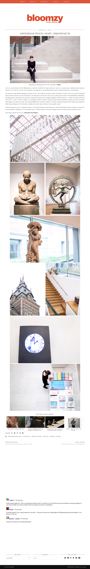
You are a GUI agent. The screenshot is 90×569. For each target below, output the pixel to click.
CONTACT (66, 1)
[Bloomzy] (45, 14)
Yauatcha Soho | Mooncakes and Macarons (18, 443)
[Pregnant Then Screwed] (16, 427)
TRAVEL (55, 1)
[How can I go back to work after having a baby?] (74, 427)
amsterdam (12, 436)
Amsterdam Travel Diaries (31, 113)
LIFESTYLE (44, 1)
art (19, 436)
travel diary (55, 436)
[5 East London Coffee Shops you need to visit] (35, 427)
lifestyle (26, 436)
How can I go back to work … (74, 429)
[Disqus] (45, 471)
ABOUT (22, 1)
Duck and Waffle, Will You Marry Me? (73, 443)
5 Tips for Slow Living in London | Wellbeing (54, 429)
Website (59, 85)
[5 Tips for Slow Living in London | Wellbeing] (54, 427)
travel (46, 436)
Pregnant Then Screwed (16, 429)
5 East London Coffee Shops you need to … (35, 429)
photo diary (37, 436)
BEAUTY (33, 1)
